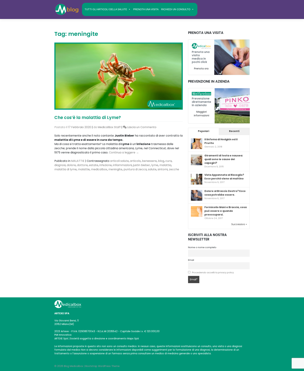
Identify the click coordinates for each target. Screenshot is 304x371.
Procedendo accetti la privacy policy (213, 272)
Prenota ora (201, 68)
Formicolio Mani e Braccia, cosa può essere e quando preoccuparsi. (225, 210)
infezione (105, 165)
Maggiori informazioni (201, 113)
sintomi (163, 169)
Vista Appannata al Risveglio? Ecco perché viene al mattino (224, 176)
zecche (174, 169)
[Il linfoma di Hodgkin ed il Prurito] (196, 144)
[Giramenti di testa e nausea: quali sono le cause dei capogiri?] (196, 160)
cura (168, 161)
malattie (84, 169)
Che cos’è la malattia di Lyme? (87, 117)
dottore (82, 165)
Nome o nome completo (202, 247)
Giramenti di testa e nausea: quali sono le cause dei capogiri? (223, 159)
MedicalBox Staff (109, 127)
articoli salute (119, 161)
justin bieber (141, 165)
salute (152, 169)
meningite (115, 169)
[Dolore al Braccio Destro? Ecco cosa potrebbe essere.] (196, 195)
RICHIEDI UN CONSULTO (175, 9)
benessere (149, 161)
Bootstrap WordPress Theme (102, 366)
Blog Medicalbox (73, 366)
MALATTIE (77, 161)
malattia (165, 165)
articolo (135, 161)
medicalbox (99, 169)
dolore (71, 165)
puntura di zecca (135, 169)
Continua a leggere (124, 152)
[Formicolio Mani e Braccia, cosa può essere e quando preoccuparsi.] (196, 211)
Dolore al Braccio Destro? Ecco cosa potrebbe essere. (225, 192)
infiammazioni (122, 165)
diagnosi (60, 165)
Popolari (203, 131)
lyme (154, 165)
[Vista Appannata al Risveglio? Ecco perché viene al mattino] (196, 179)
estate (93, 165)
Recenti (234, 131)
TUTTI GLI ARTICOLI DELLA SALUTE (106, 9)
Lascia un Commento (141, 127)
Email (191, 260)
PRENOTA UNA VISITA (146, 9)
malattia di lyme (65, 169)
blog (161, 161)
